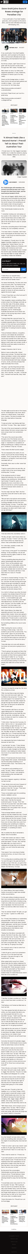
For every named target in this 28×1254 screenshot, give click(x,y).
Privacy (14, 1244)
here (8, 1201)
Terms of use (14, 1241)
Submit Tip (14, 1252)
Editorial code (14, 1239)
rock (14, 133)
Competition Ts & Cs (14, 1236)
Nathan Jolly (13, 47)
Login (25, 2)
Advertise (14, 1248)
